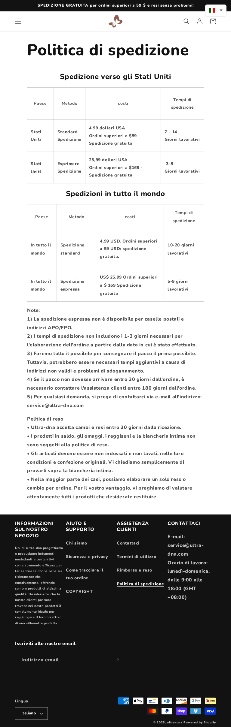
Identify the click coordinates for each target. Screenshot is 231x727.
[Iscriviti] (116, 660)
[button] (18, 21)
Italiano (28, 713)
